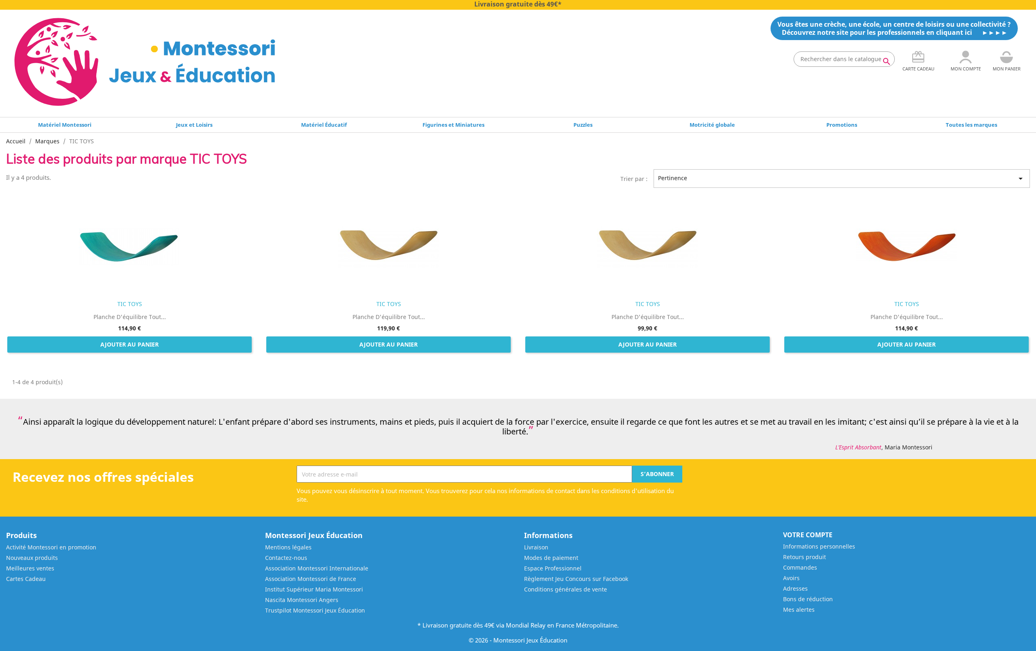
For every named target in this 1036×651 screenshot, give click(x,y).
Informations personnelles (819, 546)
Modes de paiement (551, 558)
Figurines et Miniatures (453, 124)
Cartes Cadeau (26, 579)
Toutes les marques (971, 124)
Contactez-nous (286, 558)
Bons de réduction (808, 599)
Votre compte (807, 534)
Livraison (536, 547)
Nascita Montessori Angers (301, 600)
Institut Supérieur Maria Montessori (314, 589)
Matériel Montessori (64, 124)
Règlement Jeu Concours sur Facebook (576, 579)
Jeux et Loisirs (194, 124)
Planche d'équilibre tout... (129, 317)
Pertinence (841, 178)
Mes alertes (799, 609)
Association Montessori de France (310, 579)
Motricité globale (712, 124)
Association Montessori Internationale (316, 568)
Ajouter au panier (129, 344)
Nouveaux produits (32, 558)
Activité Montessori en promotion (51, 547)
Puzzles (582, 124)
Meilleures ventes (30, 568)
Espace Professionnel (553, 568)
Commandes (800, 567)
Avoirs (791, 578)
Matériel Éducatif (324, 124)
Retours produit (804, 557)
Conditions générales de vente (565, 589)
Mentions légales (288, 547)
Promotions (841, 124)
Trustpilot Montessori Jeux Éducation (315, 610)
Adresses (795, 588)
